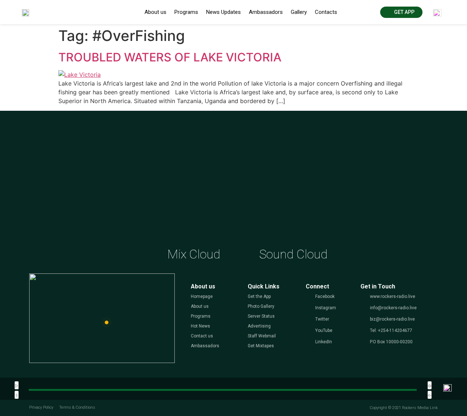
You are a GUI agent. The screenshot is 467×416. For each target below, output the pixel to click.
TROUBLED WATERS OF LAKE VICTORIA (169, 57)
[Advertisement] (233, 185)
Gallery (299, 12)
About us (155, 12)
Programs (186, 12)
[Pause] (17, 395)
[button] (401, 12)
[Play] (17, 385)
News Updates (223, 12)
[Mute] (430, 385)
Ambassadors (266, 12)
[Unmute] (430, 395)
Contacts (326, 12)
